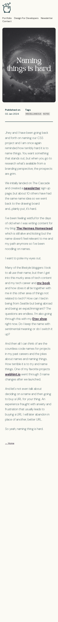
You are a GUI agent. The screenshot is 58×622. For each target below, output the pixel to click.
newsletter (32, 188)
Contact (7, 21)
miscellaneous (33, 114)
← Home (9, 443)
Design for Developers (26, 18)
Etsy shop (39, 319)
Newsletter (47, 18)
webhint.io (13, 374)
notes (46, 114)
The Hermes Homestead (34, 228)
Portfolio (7, 18)
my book (43, 283)
